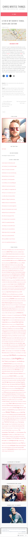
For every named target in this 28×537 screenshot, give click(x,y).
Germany (14, 328)
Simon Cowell (24, 403)
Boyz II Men (15, 272)
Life (19, 83)
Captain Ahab (6, 275)
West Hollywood (18, 447)
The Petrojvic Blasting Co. (9, 428)
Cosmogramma (4, 284)
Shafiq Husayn (15, 401)
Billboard (7, 267)
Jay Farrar (22, 341)
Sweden (8, 416)
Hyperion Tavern (7, 335)
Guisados (4, 91)
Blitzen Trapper (19, 268)
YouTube (9, 451)
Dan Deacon (11, 286)
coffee (8, 282)
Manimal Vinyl (7, 363)
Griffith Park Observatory (18, 89)
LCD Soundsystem (16, 350)
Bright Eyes (4, 274)
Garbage (9, 328)
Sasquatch (6, 399)
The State (15, 432)
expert (8, 53)
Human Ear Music (20, 333)
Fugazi (10, 326)
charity (3, 277)
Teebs (14, 418)
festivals (19, 312)
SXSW (11, 416)
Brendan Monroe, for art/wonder (8, 176)
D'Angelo (12, 284)
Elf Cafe (3, 89)
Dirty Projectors (12, 292)
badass (14, 260)
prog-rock (7, 392)
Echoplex (22, 88)
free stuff (6, 324)
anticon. (4, 256)
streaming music (17, 412)
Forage (11, 89)
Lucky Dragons (12, 361)
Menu (15, 14)
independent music (10, 338)
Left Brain (7, 352)
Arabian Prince (17, 256)
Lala (12, 350)
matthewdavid (6, 366)
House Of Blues (14, 333)
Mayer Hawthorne (20, 366)
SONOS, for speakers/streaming (8, 222)
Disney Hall (18, 291)
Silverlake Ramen (5, 93)
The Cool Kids (22, 419)
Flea (21, 315)
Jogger (23, 343)
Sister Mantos (4, 405)
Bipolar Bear (15, 266)
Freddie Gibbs (5, 322)
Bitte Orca (19, 267)
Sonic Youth (23, 407)
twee (20, 438)
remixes (21, 395)
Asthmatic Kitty (10, 258)
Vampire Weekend (12, 443)
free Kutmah (10, 322)
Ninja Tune (21, 380)
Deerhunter (4, 289)
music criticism (18, 373)
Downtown (4, 296)
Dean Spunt (24, 288)
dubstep (15, 298)
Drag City (3, 298)
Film (6, 315)
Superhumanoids (21, 414)
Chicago (10, 277)
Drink (7, 83)
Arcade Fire (22, 256)
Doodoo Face (17, 294)
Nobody (10, 382)
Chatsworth (6, 277)
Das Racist (22, 286)
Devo (24, 289)
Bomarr (19, 270)
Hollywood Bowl (9, 91)
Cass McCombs (22, 275)
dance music (7, 286)
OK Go (7, 386)
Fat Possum (13, 312)
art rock (5, 258)
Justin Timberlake (7, 346)
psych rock (15, 392)
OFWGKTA (22, 384)
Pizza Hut (9, 390)
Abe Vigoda (9, 249)
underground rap (13, 440)
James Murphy (10, 341)
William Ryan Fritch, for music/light (8, 232)
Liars (14, 352)
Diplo (8, 291)
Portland (21, 390)
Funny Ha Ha (21, 326)
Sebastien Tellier (16, 399)
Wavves (24, 445)
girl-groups (18, 328)
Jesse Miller (20, 343)
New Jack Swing (8, 380)
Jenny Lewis (15, 343)
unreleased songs (21, 440)
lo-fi (17, 355)
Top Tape (20, 436)
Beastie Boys (8, 262)
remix (19, 395)
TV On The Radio (15, 438)
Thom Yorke (17, 434)
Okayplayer (4, 386)
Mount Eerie (19, 371)
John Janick (4, 345)
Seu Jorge (11, 401)
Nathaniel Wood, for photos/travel (8, 212)
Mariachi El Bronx (14, 363)
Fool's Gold (18, 317)
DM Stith (7, 294)
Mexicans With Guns (20, 367)
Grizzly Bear (11, 330)
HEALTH (5, 332)
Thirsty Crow (11, 94)
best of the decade (15, 264)
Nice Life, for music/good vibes (8, 215)
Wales (9, 445)
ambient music (21, 251)
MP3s (3, 373)
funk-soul (16, 326)
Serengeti (7, 401)
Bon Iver (22, 270)
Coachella (17, 280)
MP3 (22, 371)
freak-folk (23, 319)
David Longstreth (4, 288)
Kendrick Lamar (18, 346)
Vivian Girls (6, 445)
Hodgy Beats (15, 332)
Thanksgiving (22, 418)
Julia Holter (8, 345)
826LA (6, 249)
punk (18, 392)
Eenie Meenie (23, 304)
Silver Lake (12, 403)
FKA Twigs (14, 315)
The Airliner (18, 419)
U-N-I (8, 440)
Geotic (12, 328)
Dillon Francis (4, 291)
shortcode (3, 403)
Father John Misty (8, 312)
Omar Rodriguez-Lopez (12, 386)
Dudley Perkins (20, 298)
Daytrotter (9, 288)
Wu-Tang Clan (19, 449)
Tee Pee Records (17, 418)
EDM (13, 302)
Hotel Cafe (15, 91)
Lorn (11, 358)
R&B (4, 394)
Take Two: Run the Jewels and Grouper (21, 102)
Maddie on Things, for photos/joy (8, 199)
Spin (19, 409)
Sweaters (5, 416)
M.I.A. (16, 361)
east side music (19, 300)
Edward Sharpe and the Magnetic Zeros (14, 304)
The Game (16, 422)
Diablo (19, 88)
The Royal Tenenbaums (14, 430)
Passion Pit (8, 388)
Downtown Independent (13, 296)
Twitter (22, 438)
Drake (6, 298)
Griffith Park (7, 330)
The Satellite (6, 94)
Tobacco (3, 436)
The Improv (10, 426)
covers (8, 284)
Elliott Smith (7, 89)
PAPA (5, 388)
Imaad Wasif (19, 335)
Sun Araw (7, 414)
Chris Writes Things (14, 6)
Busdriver (18, 274)
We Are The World (5, 447)
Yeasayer (6, 451)
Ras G (7, 395)
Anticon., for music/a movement (8, 169)
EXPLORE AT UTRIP (14, 43)
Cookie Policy (24, 531)
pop (18, 390)
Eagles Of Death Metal (13, 300)
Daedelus (20, 284)
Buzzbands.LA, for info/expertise (8, 179)
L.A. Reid (6, 350)
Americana (4, 254)
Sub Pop (22, 412)
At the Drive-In (21, 258)
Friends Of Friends (19, 324)
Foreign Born (5, 320)
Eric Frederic (23, 308)
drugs (9, 298)
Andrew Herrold (15, 254)
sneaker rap (11, 407)
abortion (12, 249)
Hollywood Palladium (7, 333)
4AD (3, 249)
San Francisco (19, 397)
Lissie (3, 355)
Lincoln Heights (23, 352)
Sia (5, 403)
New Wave (12, 380)
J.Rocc (22, 339)
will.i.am (5, 449)
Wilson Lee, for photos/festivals (8, 235)
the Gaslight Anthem (7, 424)
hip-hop (11, 332)
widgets (3, 449)
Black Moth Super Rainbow (12, 268)
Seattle (10, 399)
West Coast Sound (12, 447)
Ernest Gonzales (5, 310)
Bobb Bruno (11, 270)
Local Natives (20, 355)
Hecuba (8, 332)
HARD (22, 330)
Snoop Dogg (16, 407)
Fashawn (3, 312)
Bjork (22, 267)
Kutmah (18, 348)
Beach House (4, 262)
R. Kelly (6, 394)
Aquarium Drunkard (11, 256)
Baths (20, 260)
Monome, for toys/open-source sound (9, 209)
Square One (13, 93)
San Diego (14, 397)
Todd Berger (7, 436)
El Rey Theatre (12, 309)
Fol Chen (7, 317)
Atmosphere (17, 258)
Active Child (19, 249)
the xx (13, 434)
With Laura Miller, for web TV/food (8, 239)
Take (8, 418)
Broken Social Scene (9, 274)
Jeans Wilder (6, 343)
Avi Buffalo (8, 260)
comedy (14, 282)
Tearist (11, 418)
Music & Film (7, 373)
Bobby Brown (16, 270)
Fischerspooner (9, 315)
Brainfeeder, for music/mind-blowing (9, 172)
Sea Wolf (12, 399)
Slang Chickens (17, 405)
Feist (16, 312)
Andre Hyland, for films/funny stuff (8, 163)
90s (4, 249)
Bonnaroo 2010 (4, 272)
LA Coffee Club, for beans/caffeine (8, 196)
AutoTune (3, 260)
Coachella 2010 (22, 280)
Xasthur (3, 451)
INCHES (4, 338)
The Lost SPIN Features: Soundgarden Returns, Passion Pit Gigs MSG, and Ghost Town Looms (7, 104)
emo (16, 309)
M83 (18, 361)
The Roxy (9, 430)
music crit (12, 373)
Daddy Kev (16, 284)
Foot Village (23, 317)
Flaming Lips (18, 315)
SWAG (3, 416)
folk (10, 317)
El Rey (8, 309)
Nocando (13, 382)
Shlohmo (24, 401)
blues (5, 270)
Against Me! (23, 249)
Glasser (21, 328)
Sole (20, 407)
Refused (16, 395)
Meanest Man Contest (6, 367)
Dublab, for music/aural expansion (8, 186)
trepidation (4, 438)
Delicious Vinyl (8, 289)
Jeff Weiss (11, 343)
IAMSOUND (15, 335)
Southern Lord (5, 409)
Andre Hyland (9, 254)
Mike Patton (17, 369)
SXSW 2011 (14, 416)
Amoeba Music (8, 88)
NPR (10, 384)
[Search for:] (14, 112)
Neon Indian (21, 378)
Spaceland (11, 409)
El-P (2, 307)
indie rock (5, 339)
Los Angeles (16, 358)
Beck (23, 263)
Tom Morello (16, 436)
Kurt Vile (15, 348)
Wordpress (15, 449)
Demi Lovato (13, 289)
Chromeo (7, 280)
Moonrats (15, 371)
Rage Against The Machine (16, 394)
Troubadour (17, 94)
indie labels (16, 338)
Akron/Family (4, 251)
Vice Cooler (18, 443)
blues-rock (7, 270)
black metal (5, 268)
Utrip (21, 53)
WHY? (23, 447)
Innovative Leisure (10, 339)
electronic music (20, 307)
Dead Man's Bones (14, 288)
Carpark (10, 275)
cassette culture (15, 275)
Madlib (20, 361)
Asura (14, 258)
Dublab (12, 298)
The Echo (6, 422)
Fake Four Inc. (22, 310)
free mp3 (14, 322)
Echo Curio (23, 300)
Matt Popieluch (13, 366)
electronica (13, 307)
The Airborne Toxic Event (10, 420)
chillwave (15, 278)
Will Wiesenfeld (11, 449)
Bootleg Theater (14, 88)
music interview (6, 376)
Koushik (6, 348)
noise (16, 382)
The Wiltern (10, 434)
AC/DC (15, 249)
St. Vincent (3, 412)
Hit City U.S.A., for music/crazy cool (8, 192)
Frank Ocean (19, 320)
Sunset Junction (19, 93)
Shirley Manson (20, 401)
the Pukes (6, 430)
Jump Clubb (13, 345)
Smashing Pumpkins (5, 407)
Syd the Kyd (18, 416)
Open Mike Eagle (19, 386)
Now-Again (8, 384)
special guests (16, 409)
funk (13, 326)
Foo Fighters (13, 317)
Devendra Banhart (19, 289)
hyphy (12, 335)
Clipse (14, 280)
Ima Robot (23, 335)
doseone (21, 294)
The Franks (12, 422)
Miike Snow (10, 369)
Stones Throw (10, 412)
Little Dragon (6, 355)
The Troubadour (20, 432)
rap (4, 395)
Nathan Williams (15, 378)
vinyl (22, 443)
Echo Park (4, 303)
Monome (12, 371)
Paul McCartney (12, 388)
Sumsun (3, 414)
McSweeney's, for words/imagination (9, 206)
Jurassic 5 (16, 345)
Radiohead (9, 394)
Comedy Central (19, 282)
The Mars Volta (15, 426)
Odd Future (17, 384)
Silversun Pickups (18, 403)
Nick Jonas (16, 380)
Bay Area (24, 260)
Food (9, 83)
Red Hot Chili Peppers (11, 395)
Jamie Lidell (15, 341)
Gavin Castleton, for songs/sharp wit (9, 189)
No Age (6, 382)
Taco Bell (5, 418)
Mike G (14, 369)
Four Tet (10, 319)
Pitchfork (6, 390)
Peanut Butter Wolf (19, 388)
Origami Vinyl (20, 91)
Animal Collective (21, 254)
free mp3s (18, 322)
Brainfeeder (19, 272)
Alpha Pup (9, 252)
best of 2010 (9, 265)
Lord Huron (7, 358)
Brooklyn (14, 274)
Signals (7, 403)
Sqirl (10, 93)
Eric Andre (18, 308)
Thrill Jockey (22, 434)
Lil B (16, 352)
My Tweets (4, 149)
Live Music (12, 355)
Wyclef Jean (24, 449)
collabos (11, 282)
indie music (21, 338)
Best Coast (4, 265)
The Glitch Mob (14, 424)
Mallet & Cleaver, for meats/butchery (9, 202)
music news (12, 376)
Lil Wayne (19, 352)
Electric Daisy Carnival (8, 307)
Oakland (13, 384)
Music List (6, 84)
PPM (5, 392)
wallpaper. (13, 445)
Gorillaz (3, 330)
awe (11, 260)
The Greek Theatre (20, 424)
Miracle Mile (4, 371)
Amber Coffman (15, 251)
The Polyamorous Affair (17, 428)
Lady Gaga (9, 350)
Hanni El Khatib (18, 330)
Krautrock (12, 348)
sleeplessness (22, 405)
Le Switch (11, 352)
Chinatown (19, 277)
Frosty (3, 326)
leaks (20, 350)
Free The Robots (10, 324)
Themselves (20, 426)
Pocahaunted (14, 390)
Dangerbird (16, 286)
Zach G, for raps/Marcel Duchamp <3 (9, 242)
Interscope (15, 339)
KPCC (9, 348)
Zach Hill (12, 451)
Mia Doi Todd (6, 369)
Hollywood (20, 332)
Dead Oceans (19, 288)
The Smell (11, 432)
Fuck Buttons (7, 326)
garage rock (5, 328)
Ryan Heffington (9, 397)
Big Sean (19, 265)
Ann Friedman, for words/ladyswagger (9, 166)
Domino (13, 294)
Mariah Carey (20, 363)
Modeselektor (8, 371)
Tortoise (23, 436)
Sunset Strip (15, 414)
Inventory (19, 339)
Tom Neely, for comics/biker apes (8, 225)
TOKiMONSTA (11, 436)
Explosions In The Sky (16, 310)
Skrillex (8, 405)
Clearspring (11, 280)
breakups (23, 272)
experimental (10, 310)
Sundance (11, 414)
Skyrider (12, 405)
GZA (14, 330)
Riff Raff (5, 397)
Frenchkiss (14, 324)
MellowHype (12, 367)
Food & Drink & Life (14, 83)
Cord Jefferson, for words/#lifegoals (9, 182)
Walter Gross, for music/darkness (8, 229)
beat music (13, 263)
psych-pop (11, 392)
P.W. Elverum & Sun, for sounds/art (8, 219)
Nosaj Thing (20, 382)
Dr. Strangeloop (22, 296)
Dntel (10, 294)
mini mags (22, 369)
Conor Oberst (24, 282)
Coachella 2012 (4, 282)
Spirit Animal (23, 409)
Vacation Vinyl (5, 443)
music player (18, 376)
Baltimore (16, 260)
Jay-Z (19, 341)
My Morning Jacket (9, 378)
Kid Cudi (22, 346)
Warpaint (20, 445)
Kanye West (12, 346)
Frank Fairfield (14, 320)
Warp (17, 445)
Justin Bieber (21, 345)
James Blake (6, 341)
